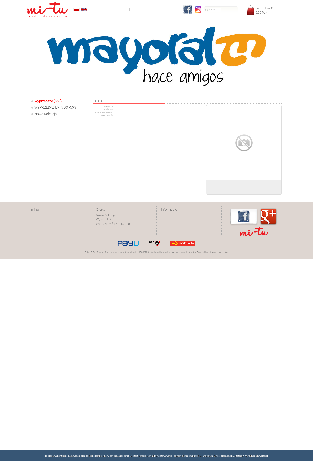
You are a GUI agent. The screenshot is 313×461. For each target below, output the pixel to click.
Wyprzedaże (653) (48, 101)
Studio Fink (195, 252)
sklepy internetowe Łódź (215, 252)
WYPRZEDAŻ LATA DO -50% (55, 107)
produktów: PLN (264, 10)
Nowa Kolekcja (45, 114)
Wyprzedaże (104, 219)
